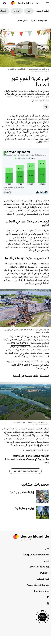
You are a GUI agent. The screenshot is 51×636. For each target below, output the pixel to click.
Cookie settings (41, 591)
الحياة (33, 20)
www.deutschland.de (34, 450)
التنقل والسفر (22, 20)
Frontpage (42, 20)
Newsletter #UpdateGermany (25, 471)
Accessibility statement (38, 585)
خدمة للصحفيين (42, 579)
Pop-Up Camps (19, 342)
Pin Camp (24, 364)
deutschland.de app (39, 567)
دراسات (17, 11)
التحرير (46, 561)
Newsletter (44, 573)
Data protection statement (36, 554)
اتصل (47, 548)
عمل (28, 11)
